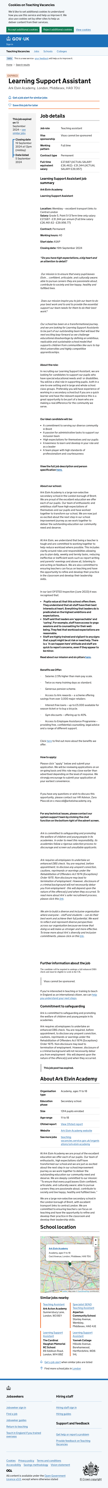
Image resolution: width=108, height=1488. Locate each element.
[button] (69, 1264)
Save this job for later (25, 105)
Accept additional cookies (23, 29)
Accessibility (13, 1464)
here (49, 741)
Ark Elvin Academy (58, 1248)
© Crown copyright (91, 1479)
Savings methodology (36, 1464)
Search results (23, 64)
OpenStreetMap (83, 1291)
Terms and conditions (49, 1460)
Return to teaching (17, 1426)
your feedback (42, 58)
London (76, 1368)
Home (9, 64)
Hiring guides (63, 1413)
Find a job (11, 1413)
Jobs (36, 51)
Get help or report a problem (72, 1434)
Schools (48, 51)
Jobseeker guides (16, 1420)
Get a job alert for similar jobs (30, 97)
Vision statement (60, 1464)
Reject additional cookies (57, 29)
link (82, 936)
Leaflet (64, 1291)
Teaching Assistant (54, 1304)
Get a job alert (52, 1362)
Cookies (11, 1460)
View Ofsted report (72, 1124)
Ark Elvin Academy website (76, 1130)
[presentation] (70, 1264)
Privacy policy (26, 1460)
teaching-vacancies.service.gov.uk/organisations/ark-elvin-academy (80, 1140)
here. (59, 469)
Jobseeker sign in (16, 1407)
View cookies (83, 29)
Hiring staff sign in (66, 1407)
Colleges (62, 51)
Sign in (9, 44)
